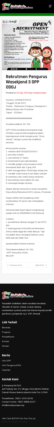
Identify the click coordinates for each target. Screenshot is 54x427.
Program (6, 332)
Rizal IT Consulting (20, 422)
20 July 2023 (22, 92)
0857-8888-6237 (27, 401)
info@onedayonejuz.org (13, 405)
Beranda (6, 327)
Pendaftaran (8, 336)
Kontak (5, 341)
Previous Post (16, 265)
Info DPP (6, 360)
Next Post (40, 265)
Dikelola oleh (7, 422)
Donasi (5, 346)
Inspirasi (6, 370)
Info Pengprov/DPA (11, 365)
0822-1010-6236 (24, 398)
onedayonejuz (40, 92)
